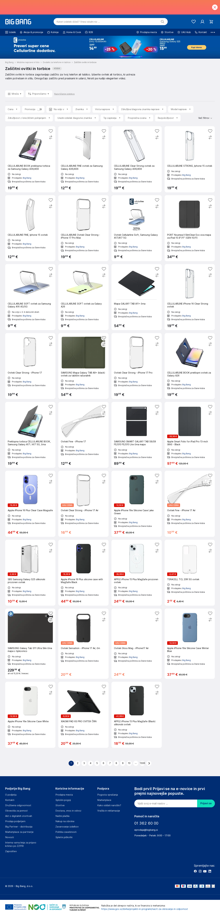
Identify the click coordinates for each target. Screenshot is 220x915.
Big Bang (27, 178)
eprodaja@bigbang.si (146, 829)
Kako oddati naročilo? (109, 805)
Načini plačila (62, 816)
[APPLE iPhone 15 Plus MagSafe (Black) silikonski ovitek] (137, 715)
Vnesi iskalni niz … (78, 21)
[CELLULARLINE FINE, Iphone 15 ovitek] (30, 228)
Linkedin (209, 871)
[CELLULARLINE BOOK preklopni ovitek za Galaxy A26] (190, 366)
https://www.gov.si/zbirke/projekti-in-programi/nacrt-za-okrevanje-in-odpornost (144, 909)
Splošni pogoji (63, 800)
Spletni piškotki (63, 837)
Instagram (200, 871)
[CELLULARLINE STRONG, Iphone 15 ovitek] (190, 159)
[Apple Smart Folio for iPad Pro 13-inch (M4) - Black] (190, 435)
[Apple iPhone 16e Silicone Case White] (30, 715)
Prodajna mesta (64, 794)
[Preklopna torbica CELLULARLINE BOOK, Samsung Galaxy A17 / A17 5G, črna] (30, 435)
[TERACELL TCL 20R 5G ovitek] (190, 572)
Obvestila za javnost (16, 810)
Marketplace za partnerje (19, 832)
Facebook (195, 871)
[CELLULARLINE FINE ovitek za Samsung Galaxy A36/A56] (83, 159)
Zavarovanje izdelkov (67, 826)
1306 (142, 763)
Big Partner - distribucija (18, 826)
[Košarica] (211, 21)
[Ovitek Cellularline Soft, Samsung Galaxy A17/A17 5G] (137, 228)
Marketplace (104, 800)
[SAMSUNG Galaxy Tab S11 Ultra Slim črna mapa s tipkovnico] (30, 644)
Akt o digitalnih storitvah (18, 816)
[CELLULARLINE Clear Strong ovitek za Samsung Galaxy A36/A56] (137, 159)
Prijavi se (206, 803)
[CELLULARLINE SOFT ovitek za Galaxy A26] (83, 297)
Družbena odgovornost (18, 805)
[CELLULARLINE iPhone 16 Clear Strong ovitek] (190, 297)
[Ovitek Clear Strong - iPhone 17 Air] (83, 503)
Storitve (60, 805)
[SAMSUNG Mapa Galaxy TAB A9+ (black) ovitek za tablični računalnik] (83, 366)
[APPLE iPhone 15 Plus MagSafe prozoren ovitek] (137, 572)
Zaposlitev (11, 851)
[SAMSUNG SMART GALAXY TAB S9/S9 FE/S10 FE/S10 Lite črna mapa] (137, 435)
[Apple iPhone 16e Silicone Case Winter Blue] (190, 644)
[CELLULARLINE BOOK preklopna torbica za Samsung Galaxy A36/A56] (30, 159)
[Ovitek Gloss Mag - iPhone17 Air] (137, 644)
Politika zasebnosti (66, 832)
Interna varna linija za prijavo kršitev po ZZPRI (20, 844)
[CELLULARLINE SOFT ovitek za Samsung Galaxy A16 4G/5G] (30, 297)
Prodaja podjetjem (15, 821)
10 (129, 763)
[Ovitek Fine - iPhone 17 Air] (190, 503)
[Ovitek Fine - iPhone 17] (83, 435)
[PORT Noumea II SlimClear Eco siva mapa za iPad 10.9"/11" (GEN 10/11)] (190, 228)
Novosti (9, 837)
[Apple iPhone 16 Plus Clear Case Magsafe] (30, 503)
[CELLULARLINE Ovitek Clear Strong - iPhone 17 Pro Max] (83, 228)
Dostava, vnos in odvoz (68, 810)
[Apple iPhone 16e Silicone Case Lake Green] (137, 503)
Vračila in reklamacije (108, 810)
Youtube (204, 871)
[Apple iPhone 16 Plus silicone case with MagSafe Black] (83, 572)
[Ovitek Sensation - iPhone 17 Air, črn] (83, 644)
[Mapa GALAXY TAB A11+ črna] (137, 297)
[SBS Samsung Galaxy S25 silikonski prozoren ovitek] (30, 572)
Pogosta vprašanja (107, 794)
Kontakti (9, 800)
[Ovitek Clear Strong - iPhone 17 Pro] (137, 366)
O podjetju (11, 794)
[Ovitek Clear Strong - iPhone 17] (30, 366)
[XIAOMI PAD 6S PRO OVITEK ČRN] (83, 715)
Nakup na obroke (64, 821)
